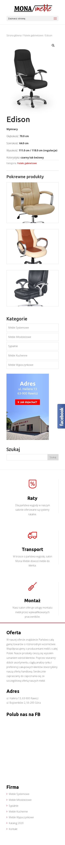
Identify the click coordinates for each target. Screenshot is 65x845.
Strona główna (13, 35)
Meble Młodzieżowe (19, 337)
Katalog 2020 (16, 823)
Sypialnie (13, 346)
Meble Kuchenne (17, 355)
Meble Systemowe (18, 327)
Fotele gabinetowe (33, 35)
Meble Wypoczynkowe (20, 365)
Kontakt (13, 829)
